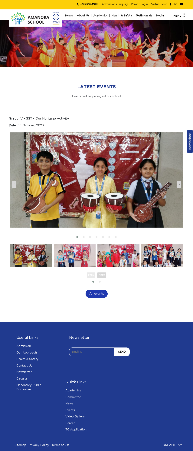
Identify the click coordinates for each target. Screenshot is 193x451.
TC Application (76, 429)
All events (96, 293)
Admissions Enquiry (115, 4)
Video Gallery (75, 416)
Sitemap (20, 445)
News (69, 403)
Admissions (189, 141)
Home (69, 15)
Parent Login (139, 4)
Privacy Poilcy (39, 445)
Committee (73, 397)
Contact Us (24, 365)
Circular (21, 378)
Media (160, 15)
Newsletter (24, 372)
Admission (23, 346)
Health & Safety (122, 15)
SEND (122, 352)
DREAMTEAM (172, 445)
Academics (100, 15)
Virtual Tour (159, 4)
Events (70, 410)
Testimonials (144, 15)
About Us (83, 15)
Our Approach (26, 352)
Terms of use (61, 445)
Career (70, 423)
